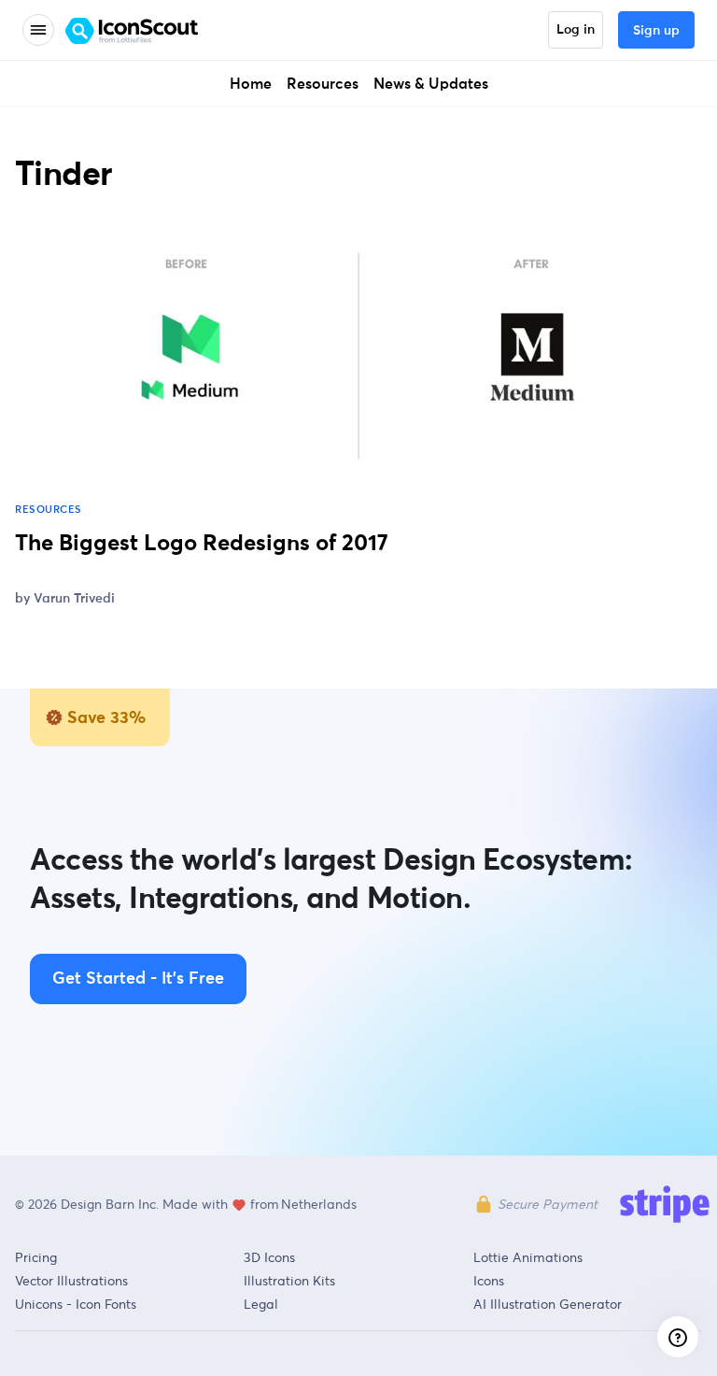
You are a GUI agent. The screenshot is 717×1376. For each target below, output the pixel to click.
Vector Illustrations (71, 1280)
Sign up (656, 30)
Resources (322, 84)
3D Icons (269, 1257)
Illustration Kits (289, 1280)
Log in (575, 29)
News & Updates (430, 84)
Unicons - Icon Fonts (75, 1304)
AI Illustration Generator (547, 1304)
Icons (488, 1280)
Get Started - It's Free (138, 979)
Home (251, 84)
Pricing (36, 1257)
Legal (261, 1304)
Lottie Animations (528, 1257)
